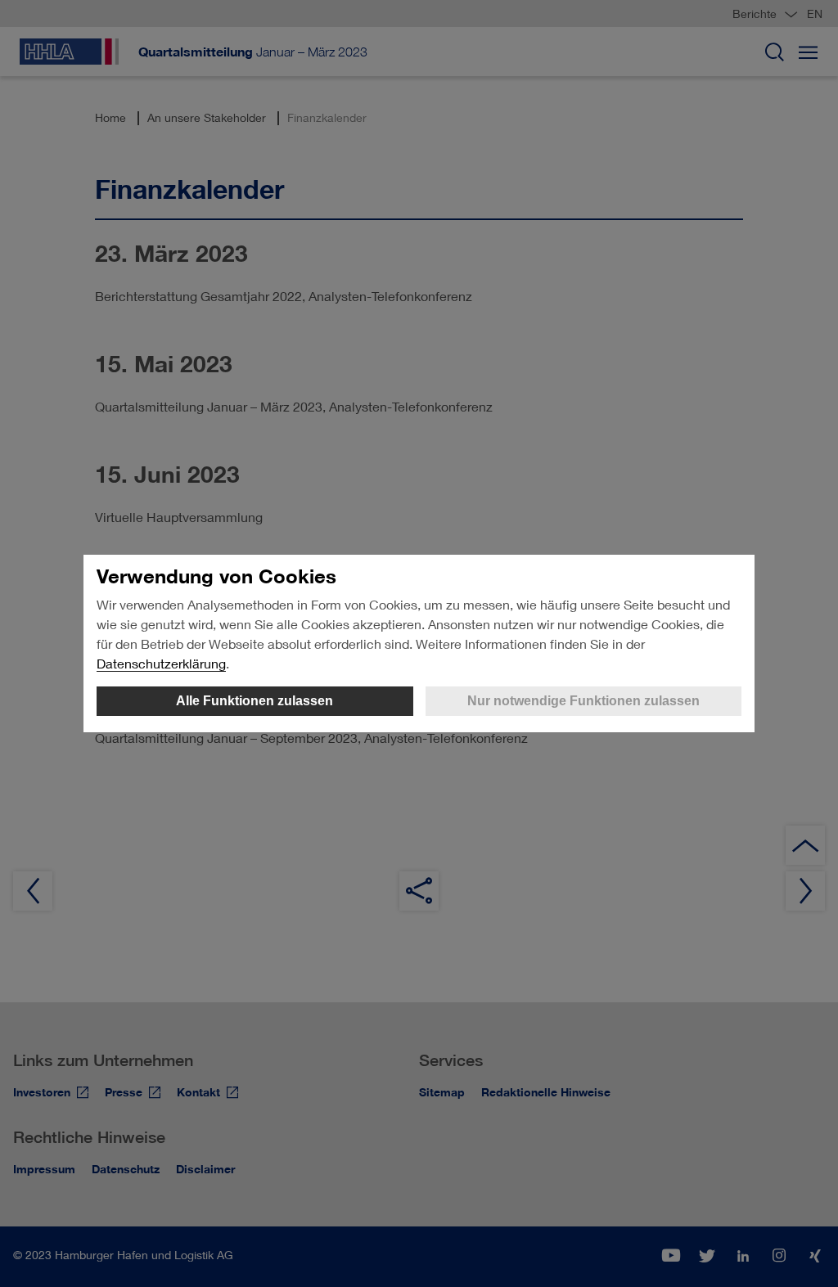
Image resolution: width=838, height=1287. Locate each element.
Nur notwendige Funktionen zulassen (583, 701)
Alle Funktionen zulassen (254, 701)
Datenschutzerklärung (161, 663)
